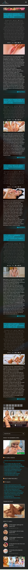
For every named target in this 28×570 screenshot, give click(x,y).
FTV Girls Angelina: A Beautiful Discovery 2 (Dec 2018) (14, 101)
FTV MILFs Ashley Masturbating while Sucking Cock (14, 486)
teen (21, 181)
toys (7, 37)
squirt (15, 34)
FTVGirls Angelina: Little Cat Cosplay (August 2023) (16, 532)
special (16, 181)
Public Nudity (19, 33)
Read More (21, 92)
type (18, 347)
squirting (19, 34)
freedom (14, 251)
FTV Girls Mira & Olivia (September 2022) (16, 551)
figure (22, 26)
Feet (4, 251)
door (21, 109)
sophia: (8, 346)
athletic (19, 333)
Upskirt (15, 37)
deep (13, 176)
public (16, 33)
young (19, 39)
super (5, 260)
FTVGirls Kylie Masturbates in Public (11, 475)
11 (12, 408)
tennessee (15, 36)
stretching (6, 36)
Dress (14, 249)
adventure (17, 331)
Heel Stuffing (8, 253)
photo (22, 31)
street (5, 116)
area (7, 23)
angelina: (16, 107)
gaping (21, 27)
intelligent (21, 29)
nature (5, 343)
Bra (4, 247)
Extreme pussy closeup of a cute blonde (12, 467)
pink (7, 33)
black (14, 23)
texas (16, 260)
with (13, 39)
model (22, 30)
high (9, 29)
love (14, 30)
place (8, 257)
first (8, 27)
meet (15, 111)
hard (19, 110)
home (15, 253)
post (12, 257)
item (5, 254)
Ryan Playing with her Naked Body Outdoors (13, 490)
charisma (13, 174)
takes (7, 260)
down (21, 24)
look (12, 30)
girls (4, 29)
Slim (9, 259)
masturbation (17, 30)
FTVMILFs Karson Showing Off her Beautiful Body (14, 487)
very (5, 39)
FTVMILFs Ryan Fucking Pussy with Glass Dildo (13, 493)
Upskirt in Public (21, 37)
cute (19, 24)
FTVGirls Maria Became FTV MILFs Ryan (12, 495)
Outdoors (22, 111)
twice (9, 37)
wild (21, 349)
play (9, 33)
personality (14, 180)
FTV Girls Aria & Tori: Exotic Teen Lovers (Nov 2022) (17, 544)
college (12, 24)
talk (10, 260)
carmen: (10, 247)
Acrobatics (17, 244)
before (21, 246)
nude (11, 31)
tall (11, 260)
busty (17, 334)
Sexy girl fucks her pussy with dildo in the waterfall (14, 466)
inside (21, 253)
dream (22, 336)
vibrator (19, 261)
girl (23, 27)
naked (9, 256)
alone (21, 331)
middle (6, 256)
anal (12, 21)
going (9, 340)
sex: (8, 34)
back (22, 333)
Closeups (9, 24)
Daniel (15, 20)
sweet (12, 36)
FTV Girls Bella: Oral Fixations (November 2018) (13, 166)
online (14, 31)
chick (22, 174)
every (17, 249)
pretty (12, 113)
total (5, 37)
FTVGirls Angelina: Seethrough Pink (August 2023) (16, 525)
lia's (7, 254)
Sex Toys (8, 114)
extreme (11, 26)
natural (8, 31)
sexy (18, 344)
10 (10, 408)
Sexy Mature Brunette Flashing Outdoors (12, 497)
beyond (10, 334)
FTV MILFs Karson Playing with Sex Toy (11, 489)
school (5, 34)
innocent (16, 29)
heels (12, 253)
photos (5, 33)
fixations (13, 177)
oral (5, 180)
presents (12, 33)
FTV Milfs (7, 482)
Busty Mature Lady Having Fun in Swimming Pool (13, 492)
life (8, 254)
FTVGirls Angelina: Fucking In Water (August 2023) (16, 538)
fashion (22, 250)
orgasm (17, 31)
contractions (19, 247)
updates (21, 347)
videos (8, 39)
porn (21, 343)
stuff (9, 36)
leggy (16, 340)
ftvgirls (18, 27)
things (21, 260)
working (15, 39)
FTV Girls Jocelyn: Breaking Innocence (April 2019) (13, 15)
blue (19, 23)
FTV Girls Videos (10, 457)
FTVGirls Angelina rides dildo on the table (12, 463)
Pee (20, 31)
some (13, 34)
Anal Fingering (16, 21)
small (10, 34)
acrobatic (12, 244)
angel (5, 23)
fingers (5, 27)
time (23, 36)
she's (6, 259)
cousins (16, 24)
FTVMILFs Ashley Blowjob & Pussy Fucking (12, 485)
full (20, 339)
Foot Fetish (17, 177)
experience (7, 26)
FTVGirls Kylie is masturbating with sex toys (13, 469)
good (6, 29)
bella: (8, 174)
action (10, 173)
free (10, 27)
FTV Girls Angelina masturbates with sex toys (13, 464)
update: (12, 37)
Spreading (17, 259)
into (24, 29)
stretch (22, 34)
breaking (22, 23)
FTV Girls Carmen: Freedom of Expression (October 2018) (13, 237)
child (22, 334)
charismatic (18, 174)
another (11, 246)
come (13, 336)
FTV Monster (14, 339)
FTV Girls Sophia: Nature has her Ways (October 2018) (14, 325)
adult (23, 244)
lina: (21, 110)
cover (11, 109)
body (10, 174)
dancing (13, 109)
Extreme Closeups (16, 26)
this (21, 36)
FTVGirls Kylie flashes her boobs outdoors (12, 470)
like (5, 30)
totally (9, 261)
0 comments (20, 117)
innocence (12, 29)
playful (5, 181)
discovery (18, 109)
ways (11, 39)
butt (6, 247)
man (15, 254)
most (6, 31)
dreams (6, 337)
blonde (16, 23)
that (19, 36)
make (6, 341)
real (23, 33)
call (6, 24)
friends (12, 27)
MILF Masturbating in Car (9, 496)
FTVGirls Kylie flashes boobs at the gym (12, 473)
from (15, 27)
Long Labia (8, 30)
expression (6, 250)
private (15, 113)
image (18, 253)
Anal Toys (21, 21)
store (23, 114)
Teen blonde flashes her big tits (10, 472)
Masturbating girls (11, 478)
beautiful (10, 23)
